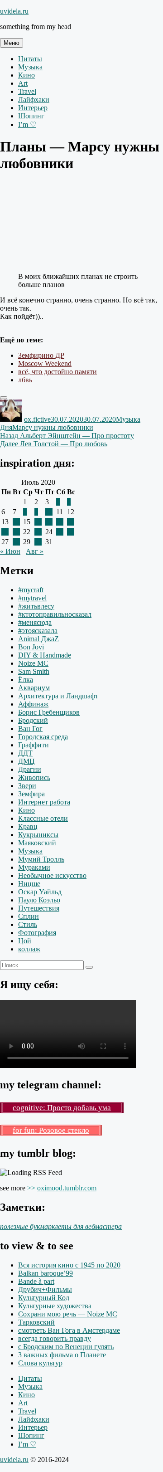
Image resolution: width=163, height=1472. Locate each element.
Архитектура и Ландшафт (58, 696)
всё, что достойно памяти (57, 371)
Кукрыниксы (38, 834)
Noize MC (33, 663)
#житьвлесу (36, 606)
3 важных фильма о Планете (62, 1355)
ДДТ (25, 753)
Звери (27, 786)
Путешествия (38, 908)
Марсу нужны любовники (52, 427)
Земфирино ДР (41, 355)
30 (38, 542)
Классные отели (43, 818)
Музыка (30, 67)
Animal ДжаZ (38, 639)
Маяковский (37, 843)
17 (49, 522)
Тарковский (36, 1322)
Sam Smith (33, 671)
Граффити (33, 745)
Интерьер (33, 108)
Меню (11, 42)
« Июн (10, 551)
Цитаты (30, 59)
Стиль (27, 924)
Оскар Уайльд (40, 892)
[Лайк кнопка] (3, 397)
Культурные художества (54, 1306)
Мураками (34, 867)
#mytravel (32, 598)
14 (16, 522)
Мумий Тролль (41, 859)
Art (23, 83)
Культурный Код (43, 1297)
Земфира (31, 794)
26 (70, 532)
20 (5, 532)
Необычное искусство (52, 875)
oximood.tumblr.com (66, 1188)
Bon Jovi (31, 647)
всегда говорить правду (54, 1338)
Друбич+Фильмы (45, 1289)
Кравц (28, 826)
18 (59, 522)
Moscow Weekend (45, 363)
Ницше (29, 883)
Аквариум (34, 688)
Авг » (34, 551)
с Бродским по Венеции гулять (66, 1346)
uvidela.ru (14, 11)
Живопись (34, 777)
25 (59, 532)
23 (38, 532)
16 (38, 522)
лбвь (25, 380)
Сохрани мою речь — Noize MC (67, 1314)
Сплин (28, 916)
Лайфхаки (33, 99)
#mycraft (30, 590)
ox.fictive (37, 419)
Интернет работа (44, 802)
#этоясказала (38, 630)
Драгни (29, 769)
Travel (27, 91)
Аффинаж (33, 704)
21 (16, 532)
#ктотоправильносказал (54, 614)
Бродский (33, 720)
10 (49, 512)
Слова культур (40, 1363)
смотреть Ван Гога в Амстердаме (69, 1330)
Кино (26, 75)
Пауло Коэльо (39, 900)
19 (70, 522)
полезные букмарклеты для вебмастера (61, 1226)
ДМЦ (26, 761)
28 (16, 542)
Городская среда (43, 737)
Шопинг (31, 116)
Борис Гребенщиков (49, 712)
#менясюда (35, 622)
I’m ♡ (27, 124)
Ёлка (25, 679)
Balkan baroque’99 (45, 1273)
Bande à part (36, 1281)
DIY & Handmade (44, 655)
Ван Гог (30, 728)
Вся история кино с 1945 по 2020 (69, 1265)
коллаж (29, 949)
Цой (24, 941)
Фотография (37, 932)
